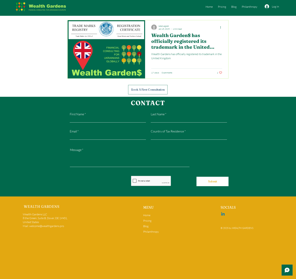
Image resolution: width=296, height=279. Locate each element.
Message (76, 149)
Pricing (147, 220)
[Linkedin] (223, 214)
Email (73, 131)
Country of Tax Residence (167, 131)
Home (146, 215)
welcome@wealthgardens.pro (46, 226)
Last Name (158, 114)
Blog (146, 226)
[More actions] (222, 27)
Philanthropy (151, 231)
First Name (77, 114)
